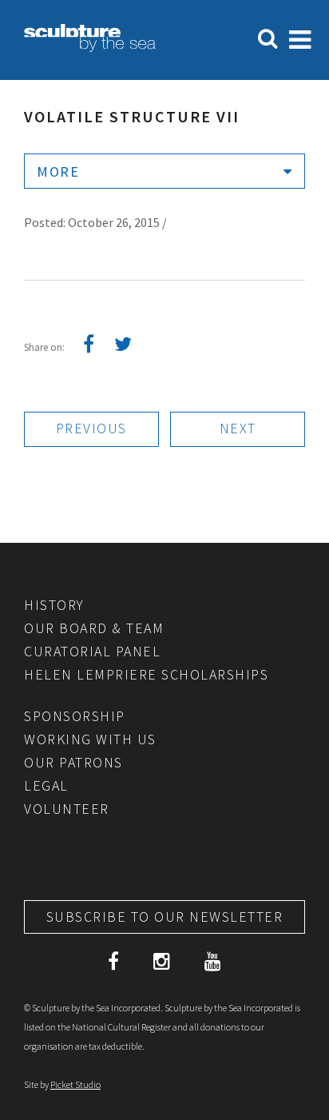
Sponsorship (74, 716)
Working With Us (90, 739)
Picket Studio (75, 1084)
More (58, 171)
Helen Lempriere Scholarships (146, 674)
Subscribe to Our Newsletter (164, 916)
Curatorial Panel (92, 651)
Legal (46, 785)
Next (238, 428)
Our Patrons (73, 762)
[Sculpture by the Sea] (90, 47)
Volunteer (66, 808)
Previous (91, 428)
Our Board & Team (94, 628)
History (54, 605)
